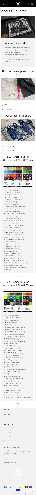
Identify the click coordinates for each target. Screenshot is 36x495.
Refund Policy (7, 433)
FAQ (4, 418)
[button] (3, 4)
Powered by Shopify (25, 493)
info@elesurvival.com (9, 462)
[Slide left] (14, 276)
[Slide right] (22, 276)
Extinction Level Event (15, 493)
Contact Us (6, 414)
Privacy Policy (7, 437)
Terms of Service (8, 441)
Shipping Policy (7, 429)
